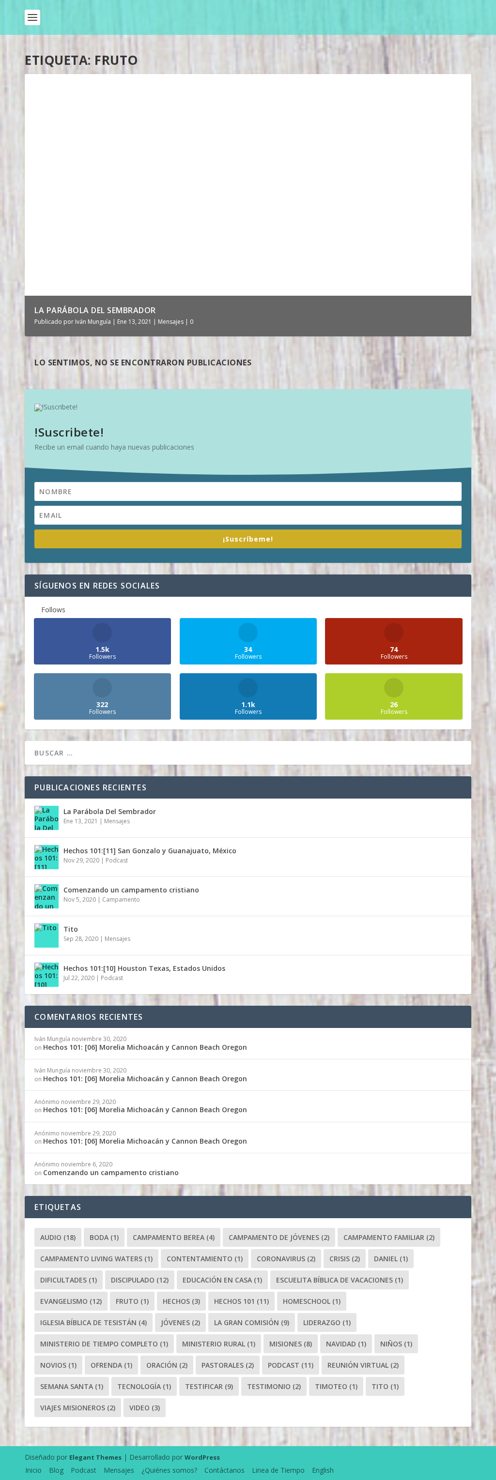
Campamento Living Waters (96, 1258)
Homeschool (312, 1301)
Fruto (132, 1301)
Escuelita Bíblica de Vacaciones (339, 1279)
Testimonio (274, 1386)
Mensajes (171, 321)
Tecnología (144, 1386)
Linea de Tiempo (278, 1470)
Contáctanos (224, 1470)
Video (144, 1407)
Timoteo (336, 1386)
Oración (166, 1365)
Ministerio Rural (218, 1343)
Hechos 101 (241, 1301)
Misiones (290, 1343)
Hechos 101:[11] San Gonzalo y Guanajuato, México (149, 850)
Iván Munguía (93, 321)
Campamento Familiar (388, 1237)
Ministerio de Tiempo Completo (104, 1343)
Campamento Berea (174, 1237)
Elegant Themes (95, 1457)
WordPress (202, 1457)
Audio (58, 1237)
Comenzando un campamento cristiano (131, 889)
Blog (56, 1470)
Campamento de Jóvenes (279, 1237)
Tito (70, 929)
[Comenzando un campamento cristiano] (46, 896)
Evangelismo (71, 1301)
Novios (58, 1365)
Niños (396, 1343)
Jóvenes (180, 1322)
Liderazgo (327, 1322)
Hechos (181, 1301)
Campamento (121, 899)
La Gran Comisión (251, 1322)
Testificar (209, 1386)
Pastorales (228, 1365)
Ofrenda (111, 1365)
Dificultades (68, 1279)
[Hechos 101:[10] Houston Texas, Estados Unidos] (46, 975)
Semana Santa (71, 1386)
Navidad (346, 1343)
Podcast (117, 860)
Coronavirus (286, 1258)
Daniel (391, 1258)
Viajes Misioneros (77, 1407)
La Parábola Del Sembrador (95, 310)
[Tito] (46, 935)
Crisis (344, 1258)
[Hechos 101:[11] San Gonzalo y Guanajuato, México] (46, 857)
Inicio (33, 1470)
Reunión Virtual (363, 1365)
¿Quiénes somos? (169, 1470)
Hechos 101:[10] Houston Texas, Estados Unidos (144, 968)
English (323, 1470)
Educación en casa (222, 1279)
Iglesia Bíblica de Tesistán (93, 1322)
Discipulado (140, 1279)
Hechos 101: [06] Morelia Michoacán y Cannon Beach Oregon (145, 1047)
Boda (104, 1237)
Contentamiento (205, 1258)
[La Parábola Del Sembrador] (46, 818)
